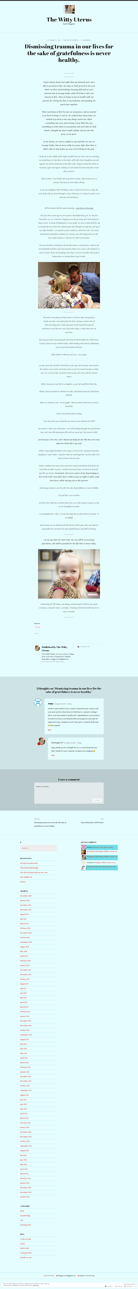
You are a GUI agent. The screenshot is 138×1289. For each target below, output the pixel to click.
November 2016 (26, 1026)
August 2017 (24, 984)
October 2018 (25, 938)
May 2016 (23, 1053)
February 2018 (25, 961)
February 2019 (25, 928)
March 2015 (24, 1118)
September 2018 (26, 942)
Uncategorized (84, 647)
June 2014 (23, 1160)
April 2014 (24, 1169)
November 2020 (26, 896)
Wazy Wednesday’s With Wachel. (92, 821)
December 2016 (25, 1021)
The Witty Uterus (69, 19)
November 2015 (26, 1081)
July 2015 (23, 1100)
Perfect (22, 882)
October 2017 (25, 979)
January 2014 (24, 1183)
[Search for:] (38, 848)
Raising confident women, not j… (105, 863)
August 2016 (24, 1039)
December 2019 (25, 905)
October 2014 (25, 1141)
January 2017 (24, 1016)
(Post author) (38, 743)
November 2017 (26, 975)
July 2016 (23, 1044)
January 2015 (24, 1127)
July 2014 (23, 1155)
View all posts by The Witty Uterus (53, 662)
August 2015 (24, 1095)
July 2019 (23, 919)
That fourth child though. (29, 868)
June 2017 (23, 993)
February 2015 (25, 1123)
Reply (50, 730)
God (21, 1220)
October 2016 (25, 1030)
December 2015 (25, 1077)
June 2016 (23, 1049)
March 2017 (24, 1007)
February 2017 (25, 1012)
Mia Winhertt (91, 851)
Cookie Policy (36, 1285)
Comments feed (25, 1253)
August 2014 (24, 1151)
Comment (97, 800)
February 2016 (25, 1067)
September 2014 (26, 1146)
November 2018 (26, 933)
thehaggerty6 (91, 856)
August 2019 (24, 914)
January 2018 (24, 965)
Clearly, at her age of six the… (104, 847)
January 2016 (24, 1072)
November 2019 (26, 910)
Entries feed (24, 1248)
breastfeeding (25, 1216)
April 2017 (24, 1002)
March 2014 (24, 1174)
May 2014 (23, 1164)
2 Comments (86, 40)
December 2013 (25, 1188)
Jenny (50, 703)
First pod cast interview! (29, 863)
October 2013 (25, 1197)
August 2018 (24, 947)
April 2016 (24, 1058)
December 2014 (25, 1132)
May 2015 (23, 1109)
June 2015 (23, 1104)
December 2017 (25, 970)
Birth (22, 1211)
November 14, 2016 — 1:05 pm (63, 704)
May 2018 (23, 951)
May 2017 (23, 998)
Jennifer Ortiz (91, 867)
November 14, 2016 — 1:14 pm (72, 743)
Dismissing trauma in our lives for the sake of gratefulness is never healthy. (50, 822)
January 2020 (24, 901)
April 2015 (24, 1114)
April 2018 (24, 956)
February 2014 (25, 1178)
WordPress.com (26, 1258)
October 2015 (25, 1086)
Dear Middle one (26, 877)
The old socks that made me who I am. (34, 873)
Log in (22, 1244)
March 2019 (24, 924)
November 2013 (26, 1192)
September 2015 (26, 1090)
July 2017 (23, 989)
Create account (25, 1239)
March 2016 (24, 1063)
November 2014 (26, 1137)
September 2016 (26, 1035)
